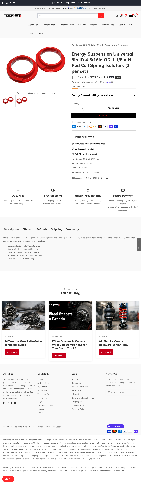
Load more (25, 355)
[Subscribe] (135, 392)
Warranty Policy (78, 409)
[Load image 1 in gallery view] (8, 101)
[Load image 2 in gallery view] (21, 101)
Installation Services (45, 405)
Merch (33, 33)
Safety (122, 25)
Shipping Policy (78, 401)
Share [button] (106, 178)
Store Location (78, 390)
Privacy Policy (77, 394)
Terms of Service (79, 405)
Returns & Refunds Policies (83, 398)
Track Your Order (44, 394)
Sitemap (40, 409)
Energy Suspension (87, 163)
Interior (93, 25)
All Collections (43, 383)
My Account (42, 387)
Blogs (39, 401)
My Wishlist (42, 390)
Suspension (33, 25)
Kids (131, 25)
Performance (49, 25)
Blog (40, 33)
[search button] (101, 15)
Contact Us (76, 383)
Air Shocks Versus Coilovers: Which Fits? (80, 343)
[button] (131, 16)
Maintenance (108, 25)
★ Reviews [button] (139, 244)
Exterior (82, 25)
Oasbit (58, 427)
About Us (75, 379)
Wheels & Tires (67, 25)
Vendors (40, 379)
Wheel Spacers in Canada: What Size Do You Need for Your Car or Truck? (36, 345)
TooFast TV (42, 398)
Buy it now (103, 116)
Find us (40, 413)
